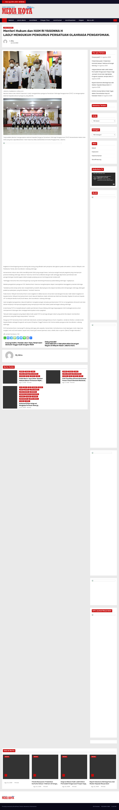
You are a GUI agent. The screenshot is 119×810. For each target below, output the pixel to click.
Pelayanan (35, 396)
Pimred (29, 382)
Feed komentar (97, 156)
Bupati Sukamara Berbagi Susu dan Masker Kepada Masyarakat (102, 783)
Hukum (32, 371)
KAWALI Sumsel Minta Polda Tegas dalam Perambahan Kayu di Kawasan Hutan (102, 93)
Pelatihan (28, 396)
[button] (112, 20)
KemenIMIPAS (33, 392)
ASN (21, 387)
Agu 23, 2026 (66, 786)
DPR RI (25, 387)
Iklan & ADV (90, 20)
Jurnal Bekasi (33, 20)
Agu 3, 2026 (65, 382)
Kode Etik (114, 806)
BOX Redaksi (96, 806)
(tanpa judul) (96, 57)
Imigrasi (81, 20)
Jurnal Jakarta (21, 20)
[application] (103, 179)
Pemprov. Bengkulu (34, 398)
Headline (27, 371)
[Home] (4, 20)
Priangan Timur (45, 20)
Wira (12, 41)
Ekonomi (22, 371)
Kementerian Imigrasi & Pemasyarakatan (29, 394)
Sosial (37, 376)
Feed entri (95, 152)
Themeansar (33, 806)
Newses (26, 806)
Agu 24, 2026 (8, 782)
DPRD (29, 387)
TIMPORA (27, 401)
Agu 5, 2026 (22, 382)
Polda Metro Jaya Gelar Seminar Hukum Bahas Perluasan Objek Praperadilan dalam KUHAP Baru (31, 380)
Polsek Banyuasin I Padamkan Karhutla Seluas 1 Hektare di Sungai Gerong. (103, 63)
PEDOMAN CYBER (105, 806)
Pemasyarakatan (24, 398)
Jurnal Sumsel (57, 20)
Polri (27, 376)
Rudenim (22, 401)
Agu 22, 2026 (95, 786)
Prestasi (32, 376)
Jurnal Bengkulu (34, 389)
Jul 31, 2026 (22, 407)
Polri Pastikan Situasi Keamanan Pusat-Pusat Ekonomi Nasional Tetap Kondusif (74, 380)
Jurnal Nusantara (70, 20)
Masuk (94, 148)
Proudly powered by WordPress (10, 806)
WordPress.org (96, 159)
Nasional (11, 20)
